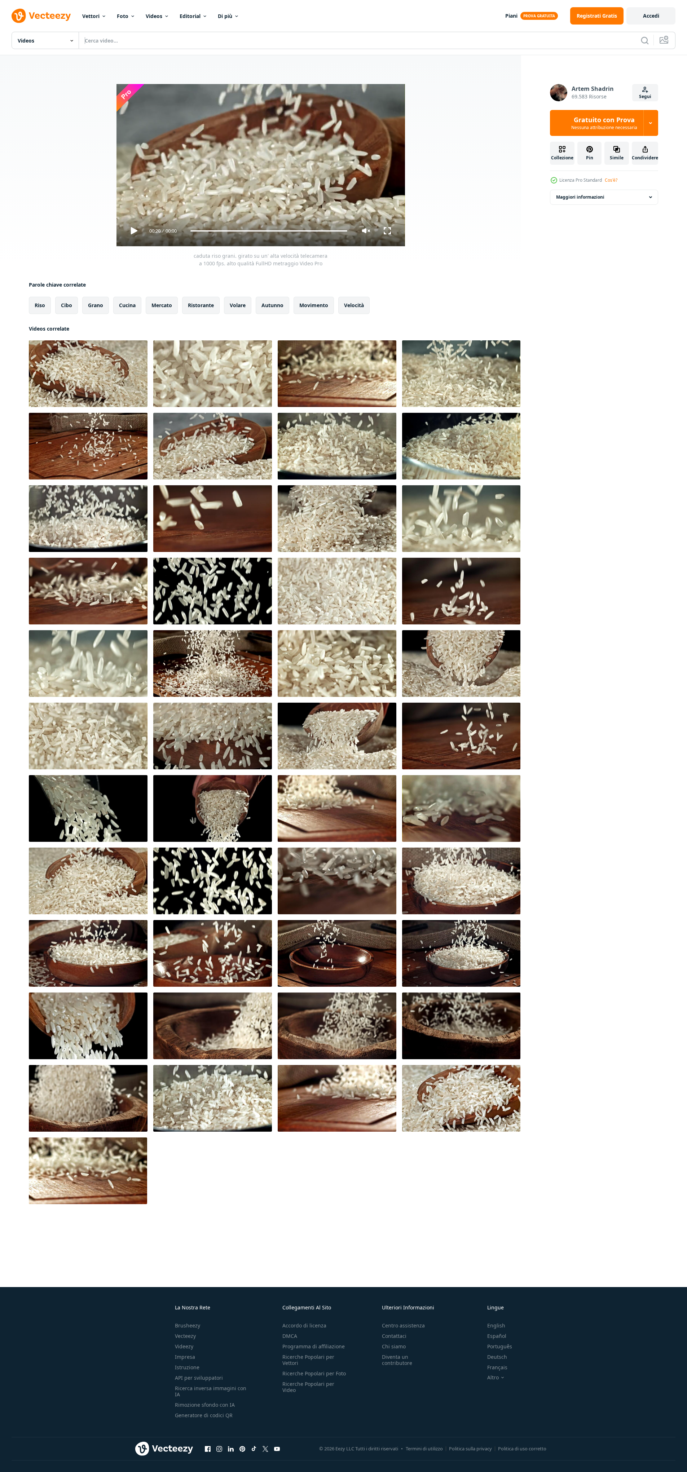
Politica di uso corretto (522, 1448)
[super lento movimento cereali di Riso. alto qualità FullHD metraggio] (88, 1026)
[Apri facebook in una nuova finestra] (208, 1448)
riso (40, 305)
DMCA (289, 1335)
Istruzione (187, 1367)
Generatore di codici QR (204, 1415)
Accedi (651, 15)
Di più (225, 16)
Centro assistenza (403, 1325)
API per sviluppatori (199, 1377)
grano (95, 305)
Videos (154, 16)
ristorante (201, 305)
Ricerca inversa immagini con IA (210, 1391)
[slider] (268, 230)
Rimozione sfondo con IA (205, 1404)
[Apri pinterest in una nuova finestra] (242, 1448)
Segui (645, 96)
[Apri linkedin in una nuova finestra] (231, 1448)
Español (496, 1335)
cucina (127, 305)
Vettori (91, 16)
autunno (272, 305)
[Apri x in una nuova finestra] (265, 1448)
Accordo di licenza (304, 1325)
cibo (66, 305)
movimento (313, 305)
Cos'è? (611, 180)
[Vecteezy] (41, 16)
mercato (161, 305)
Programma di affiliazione (313, 1346)
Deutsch (497, 1356)
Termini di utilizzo (424, 1448)
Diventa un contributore (397, 1359)
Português (499, 1346)
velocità (354, 305)
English (496, 1325)
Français (497, 1367)
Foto (122, 16)
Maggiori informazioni (580, 197)
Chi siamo (394, 1346)
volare (238, 305)
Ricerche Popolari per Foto (314, 1373)
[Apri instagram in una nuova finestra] (219, 1448)
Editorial (190, 16)
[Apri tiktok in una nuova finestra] (254, 1448)
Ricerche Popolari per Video (308, 1386)
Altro (493, 1377)
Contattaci (394, 1335)
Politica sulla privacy (470, 1448)
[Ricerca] (644, 40)
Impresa (185, 1356)
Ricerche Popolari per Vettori (308, 1359)
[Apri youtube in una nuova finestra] (277, 1448)
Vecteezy (185, 1335)
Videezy (184, 1346)
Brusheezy (187, 1325)
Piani (511, 15)
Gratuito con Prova (604, 123)
